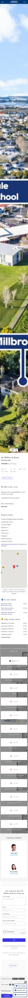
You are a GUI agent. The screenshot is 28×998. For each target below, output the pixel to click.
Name (3, 907)
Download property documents (9, 544)
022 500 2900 (14, 873)
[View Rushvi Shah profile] (14, 866)
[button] (14, 567)
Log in (24, 2)
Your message (6, 896)
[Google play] (21, 979)
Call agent (7, 995)
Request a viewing (7, 478)
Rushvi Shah (14, 871)
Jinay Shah (14, 853)
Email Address (5, 913)
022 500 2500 (14, 855)
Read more (4, 506)
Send (14, 940)
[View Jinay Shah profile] (14, 847)
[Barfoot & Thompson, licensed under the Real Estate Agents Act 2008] (14, 2)
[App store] (15, 979)
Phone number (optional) (8, 920)
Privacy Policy (16, 954)
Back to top (13, 965)
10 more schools (5, 637)
